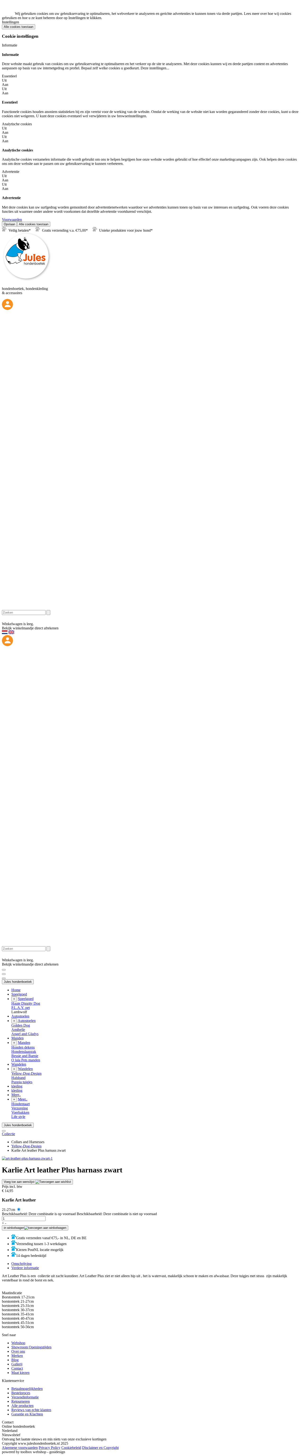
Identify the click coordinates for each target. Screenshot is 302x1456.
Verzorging (19, 1108)
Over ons (18, 1351)
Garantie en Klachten (27, 1414)
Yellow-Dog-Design (26, 1073)
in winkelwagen (14, 1228)
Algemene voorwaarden (20, 1448)
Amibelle (18, 1030)
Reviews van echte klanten (31, 1410)
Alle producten (22, 1406)
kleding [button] (16, 1086)
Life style (18, 1117)
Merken (17, 1356)
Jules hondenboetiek (18, 981)
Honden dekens (23, 1047)
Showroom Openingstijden (31, 1347)
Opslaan (9, 224)
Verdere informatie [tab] (25, 1268)
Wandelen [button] (18, 1064)
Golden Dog (20, 1025)
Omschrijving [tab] (21, 1264)
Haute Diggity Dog (25, 1003)
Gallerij (16, 1364)
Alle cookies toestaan (18, 27)
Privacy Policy (49, 1448)
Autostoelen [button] (20, 1016)
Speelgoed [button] (19, 994)
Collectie (8, 1134)
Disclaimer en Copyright (100, 1448)
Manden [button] (17, 1038)
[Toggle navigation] (4, 970)
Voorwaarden (12, 220)
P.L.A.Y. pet (20, 1008)
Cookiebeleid (71, 1448)
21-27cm (9, 1210)
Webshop (18, 1343)
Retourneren (20, 1401)
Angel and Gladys (24, 1034)
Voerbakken (20, 1112)
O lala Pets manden (25, 1060)
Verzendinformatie (25, 1397)
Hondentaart (20, 1104)
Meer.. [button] (16, 1095)
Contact (17, 1368)
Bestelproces (20, 1393)
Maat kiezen (20, 1373)
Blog (15, 1360)
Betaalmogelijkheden (27, 1389)
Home (16, 990)
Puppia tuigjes (21, 1082)
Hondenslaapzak (23, 1052)
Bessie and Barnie (24, 1056)
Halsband (18, 1078)
